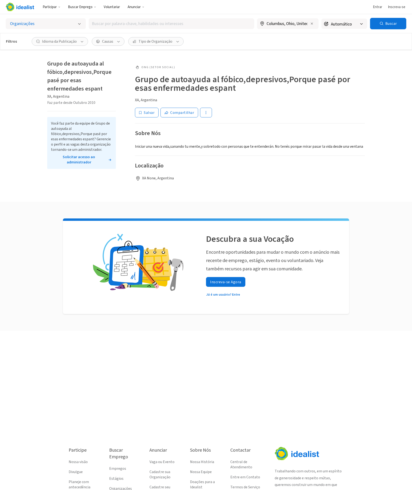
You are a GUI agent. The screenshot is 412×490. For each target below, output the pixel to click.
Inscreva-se (396, 7)
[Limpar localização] (312, 23)
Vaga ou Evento (162, 462)
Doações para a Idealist (202, 484)
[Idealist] (20, 7)
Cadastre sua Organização (159, 474)
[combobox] (171, 24)
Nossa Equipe (201, 472)
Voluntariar (112, 7)
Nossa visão (78, 462)
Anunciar (134, 7)
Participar (50, 7)
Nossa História (202, 462)
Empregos (117, 468)
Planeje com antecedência (79, 484)
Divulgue (76, 472)
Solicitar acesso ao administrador (79, 159)
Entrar (377, 7)
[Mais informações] (288, 24)
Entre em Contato (245, 477)
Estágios (116, 478)
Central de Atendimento (241, 464)
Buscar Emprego (80, 7)
